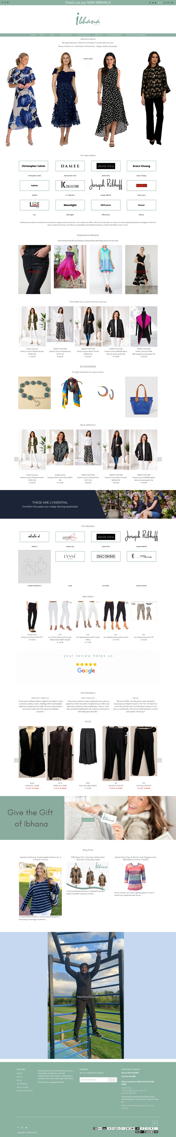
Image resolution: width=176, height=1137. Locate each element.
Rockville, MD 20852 (128, 1093)
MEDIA (19, 1080)
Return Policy (66, 35)
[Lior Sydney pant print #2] (143, 610)
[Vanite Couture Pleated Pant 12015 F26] (60, 324)
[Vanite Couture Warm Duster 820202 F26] (88, 326)
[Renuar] (141, 205)
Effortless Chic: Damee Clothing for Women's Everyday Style (88, 858)
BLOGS (19, 1077)
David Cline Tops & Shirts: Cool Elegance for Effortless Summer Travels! (135, 858)
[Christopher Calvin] (34, 166)
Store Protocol (83, 35)
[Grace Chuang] (141, 166)
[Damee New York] (70, 166)
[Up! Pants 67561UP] (115, 753)
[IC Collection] (70, 185)
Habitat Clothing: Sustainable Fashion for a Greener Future (40, 858)
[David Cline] (106, 166)
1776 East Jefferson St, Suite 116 (133, 1090)
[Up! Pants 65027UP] (143, 751)
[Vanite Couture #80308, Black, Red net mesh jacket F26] (115, 326)
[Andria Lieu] (70, 536)
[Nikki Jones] (106, 205)
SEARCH (20, 1073)
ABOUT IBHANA (22, 1087)
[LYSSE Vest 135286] (32, 752)
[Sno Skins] (106, 556)
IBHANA (34, 1132)
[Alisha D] (34, 536)
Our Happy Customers (136, 35)
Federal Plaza (126, 1088)
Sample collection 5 (34, 586)
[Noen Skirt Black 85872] (88, 746)
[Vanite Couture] (141, 556)
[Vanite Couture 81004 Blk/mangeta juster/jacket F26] (143, 326)
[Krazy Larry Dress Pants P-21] (32, 616)
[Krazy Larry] (141, 185)
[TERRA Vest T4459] (60, 753)
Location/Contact (114, 35)
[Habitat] (34, 185)
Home (33, 35)
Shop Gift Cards (88, 820)
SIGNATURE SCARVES (25, 1091)
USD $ (160, 3)
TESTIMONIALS (22, 1084)
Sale (52, 35)
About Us (99, 35)
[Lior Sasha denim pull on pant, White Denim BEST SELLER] (60, 616)
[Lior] (34, 205)
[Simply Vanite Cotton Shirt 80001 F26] (60, 447)
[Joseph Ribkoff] (106, 184)
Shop (42, 35)
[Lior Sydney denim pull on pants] (115, 615)
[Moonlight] (70, 205)
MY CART (168, 3)
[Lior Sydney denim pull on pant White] (88, 614)
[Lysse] (70, 556)
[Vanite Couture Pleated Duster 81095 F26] (32, 326)
